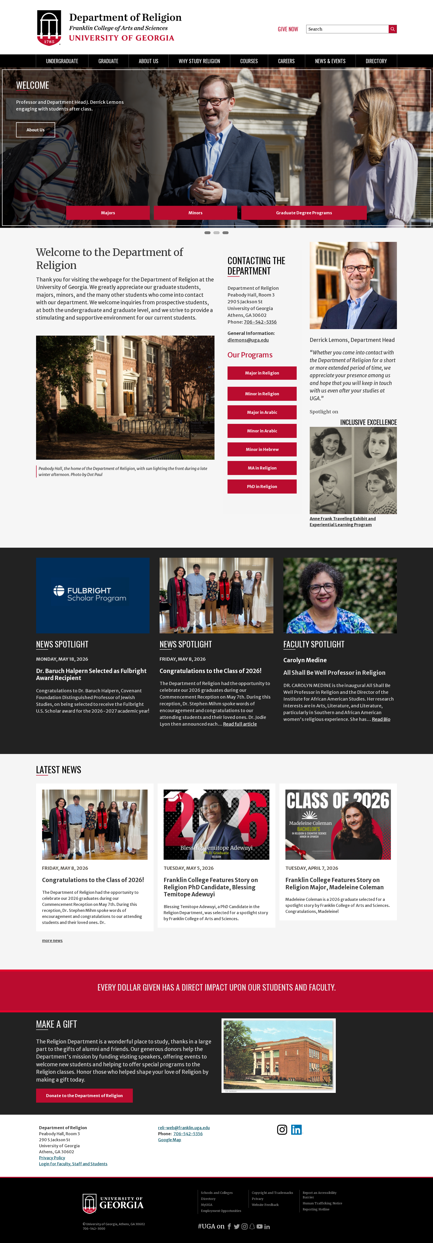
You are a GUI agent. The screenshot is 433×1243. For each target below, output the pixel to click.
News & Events (330, 61)
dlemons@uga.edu (248, 340)
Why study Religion (199, 61)
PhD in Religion (262, 486)
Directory (376, 61)
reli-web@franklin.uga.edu (184, 1127)
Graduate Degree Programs (304, 212)
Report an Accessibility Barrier (320, 1195)
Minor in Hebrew (262, 449)
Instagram (282, 1130)
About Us (148, 61)
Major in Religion (262, 372)
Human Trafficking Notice (322, 1203)
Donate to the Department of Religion (84, 1095)
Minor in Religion (262, 393)
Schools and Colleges (217, 1193)
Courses (249, 61)
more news (52, 940)
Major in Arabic (262, 412)
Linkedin (297, 1130)
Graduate (108, 61)
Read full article (240, 724)
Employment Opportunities (221, 1211)
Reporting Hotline (316, 1209)
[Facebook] (229, 1226)
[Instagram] (245, 1226)
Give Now (288, 29)
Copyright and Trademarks (272, 1193)
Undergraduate (62, 61)
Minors (195, 212)
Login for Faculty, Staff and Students (73, 1163)
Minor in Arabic (262, 430)
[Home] (123, 25)
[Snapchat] (252, 1226)
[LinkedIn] (267, 1226)
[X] (237, 1226)
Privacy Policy (52, 1157)
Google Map (169, 1139)
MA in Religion (262, 467)
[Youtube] (260, 1226)
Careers (286, 61)
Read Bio (381, 719)
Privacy (257, 1199)
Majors (108, 212)
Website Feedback (265, 1205)
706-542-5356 (260, 322)
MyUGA (206, 1205)
